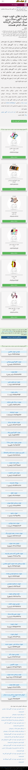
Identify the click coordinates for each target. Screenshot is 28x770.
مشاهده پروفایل (14, 157)
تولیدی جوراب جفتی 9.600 (14, 442)
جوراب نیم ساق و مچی (14, 382)
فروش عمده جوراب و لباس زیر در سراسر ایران (14, 695)
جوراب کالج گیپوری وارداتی (14, 362)
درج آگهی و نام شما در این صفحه (14, 337)
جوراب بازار (24, 8)
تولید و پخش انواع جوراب (14, 503)
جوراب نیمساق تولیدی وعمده (14, 574)
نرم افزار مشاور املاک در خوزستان (16, 729)
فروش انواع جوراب (14, 685)
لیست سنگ (24, 103)
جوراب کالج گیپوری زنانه (14, 432)
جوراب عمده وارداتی (14, 523)
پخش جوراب (14, 392)
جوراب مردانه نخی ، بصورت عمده (14, 644)
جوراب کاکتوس (14, 665)
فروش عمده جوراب (14, 543)
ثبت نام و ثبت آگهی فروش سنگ (19, 121)
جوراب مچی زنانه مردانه (14, 614)
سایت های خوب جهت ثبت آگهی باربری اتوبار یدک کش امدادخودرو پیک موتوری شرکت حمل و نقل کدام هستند (13, 748)
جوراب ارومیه (14, 624)
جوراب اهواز (14, 493)
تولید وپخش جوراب (14, 594)
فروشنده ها (14, 5)
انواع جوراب (14, 372)
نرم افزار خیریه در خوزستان (18, 715)
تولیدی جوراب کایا (14, 654)
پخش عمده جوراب (14, 463)
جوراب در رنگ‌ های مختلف (14, 402)
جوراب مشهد (14, 513)
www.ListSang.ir (11, 103)
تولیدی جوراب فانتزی (14, 352)
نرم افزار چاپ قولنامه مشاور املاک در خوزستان (13, 731)
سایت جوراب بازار (5, 767)
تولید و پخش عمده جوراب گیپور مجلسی (14, 564)
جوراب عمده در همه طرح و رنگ (14, 533)
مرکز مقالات (18, 8)
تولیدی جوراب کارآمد (14, 604)
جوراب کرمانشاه (14, 412)
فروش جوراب (14, 634)
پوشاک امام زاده (14, 483)
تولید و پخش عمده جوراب (14, 675)
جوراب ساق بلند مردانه (14, 422)
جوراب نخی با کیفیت (14, 473)
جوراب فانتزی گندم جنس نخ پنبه (14, 553)
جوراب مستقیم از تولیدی (14, 584)
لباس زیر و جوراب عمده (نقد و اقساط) (14, 453)
